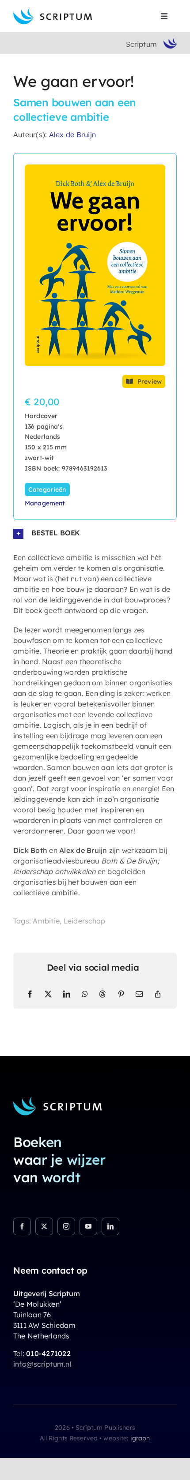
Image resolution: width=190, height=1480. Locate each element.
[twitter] (44, 1226)
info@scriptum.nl (42, 1364)
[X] (48, 994)
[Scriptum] (52, 11)
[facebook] (22, 1226)
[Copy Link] (158, 994)
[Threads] (102, 994)
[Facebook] (30, 994)
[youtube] (88, 1226)
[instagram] (66, 1226)
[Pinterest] (121, 994)
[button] (95, 533)
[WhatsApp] (84, 994)
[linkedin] (110, 1226)
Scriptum (141, 44)
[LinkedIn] (67, 994)
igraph (140, 1438)
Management (45, 503)
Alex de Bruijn (72, 134)
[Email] (139, 994)
